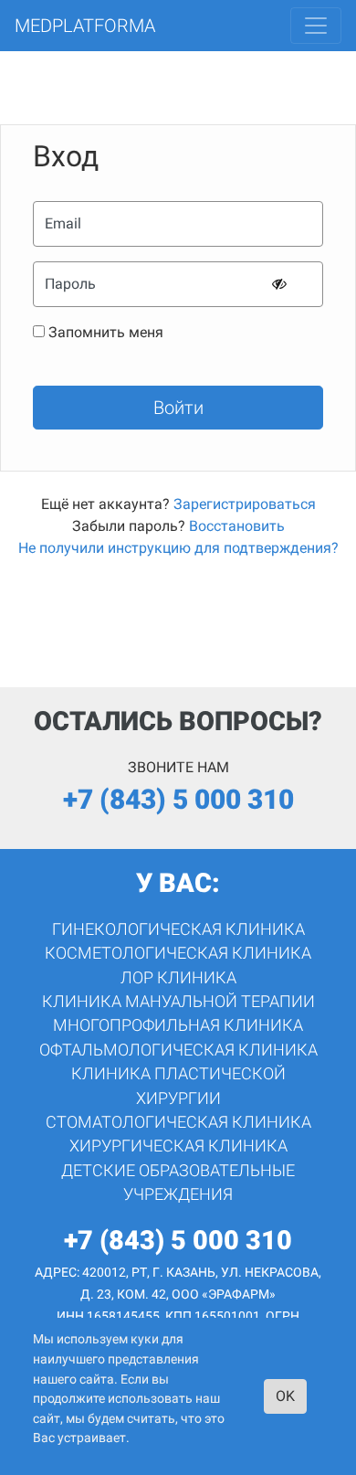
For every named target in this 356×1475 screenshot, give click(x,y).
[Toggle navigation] (315, 25)
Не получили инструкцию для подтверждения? (178, 548)
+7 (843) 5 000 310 (178, 799)
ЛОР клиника (178, 978)
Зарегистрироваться (244, 504)
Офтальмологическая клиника (178, 1050)
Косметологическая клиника (178, 953)
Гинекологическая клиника (178, 929)
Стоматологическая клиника (178, 1122)
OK (285, 1396)
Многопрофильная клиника (178, 1025)
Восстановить (237, 526)
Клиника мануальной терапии (178, 1001)
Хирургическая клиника (178, 1146)
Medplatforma (85, 26)
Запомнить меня (105, 332)
